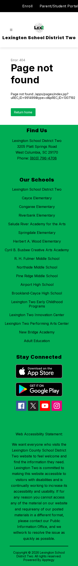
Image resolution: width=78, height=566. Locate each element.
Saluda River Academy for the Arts (37, 224)
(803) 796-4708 (43, 158)
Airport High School (37, 284)
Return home (23, 112)
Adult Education (37, 341)
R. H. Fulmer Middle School (36, 258)
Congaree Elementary (37, 206)
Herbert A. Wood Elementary (37, 241)
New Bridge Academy (37, 332)
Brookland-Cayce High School (37, 293)
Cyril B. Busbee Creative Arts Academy (37, 250)
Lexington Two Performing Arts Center (37, 323)
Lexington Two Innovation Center (36, 315)
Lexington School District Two (37, 189)
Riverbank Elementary (37, 215)
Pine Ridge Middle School (37, 276)
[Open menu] (11, 29)
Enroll (27, 6)
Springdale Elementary (36, 232)
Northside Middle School (37, 267)
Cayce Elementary (37, 198)
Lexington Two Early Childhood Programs (37, 304)
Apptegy (48, 560)
